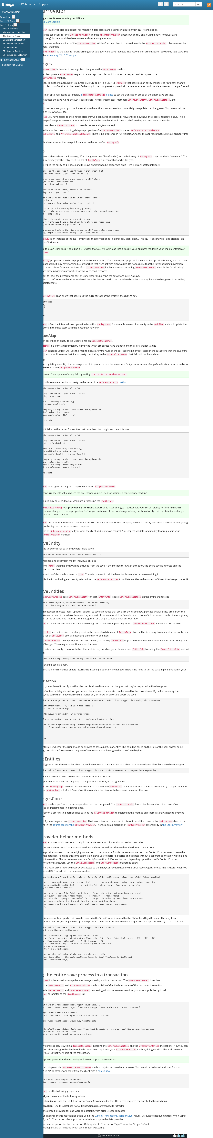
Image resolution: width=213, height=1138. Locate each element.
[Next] (166, 4)
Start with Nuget (11, 11)
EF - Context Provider (13, 51)
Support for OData (12, 64)
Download (5, 17)
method (113, 382)
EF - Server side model (13, 43)
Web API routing (10, 28)
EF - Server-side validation (15, 54)
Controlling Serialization (14, 39)
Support (44, 4)
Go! (199, 4)
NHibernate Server (10, 59)
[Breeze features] (209, 4)
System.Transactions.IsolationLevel (114, 1115)
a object (96, 94)
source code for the (74, 824)
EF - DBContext (10, 47)
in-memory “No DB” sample (61, 55)
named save (104, 1071)
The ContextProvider (12, 36)
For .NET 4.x (6, 25)
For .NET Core (7, 21)
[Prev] (160, 4)
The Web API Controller (14, 32)
